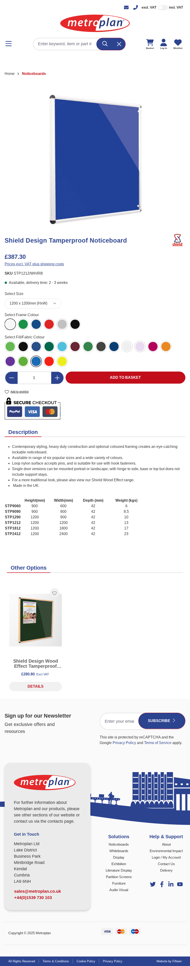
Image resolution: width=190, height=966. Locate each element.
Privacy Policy (124, 743)
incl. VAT (176, 7)
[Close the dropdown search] (119, 44)
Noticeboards (119, 844)
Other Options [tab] (29, 568)
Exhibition (118, 864)
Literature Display (119, 870)
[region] (95, 159)
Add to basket (125, 377)
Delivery (166, 870)
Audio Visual (118, 890)
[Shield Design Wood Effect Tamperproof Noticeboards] (35, 620)
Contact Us (166, 864)
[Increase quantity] (57, 378)
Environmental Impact (166, 851)
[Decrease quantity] (11, 378)
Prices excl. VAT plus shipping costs (34, 264)
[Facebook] (162, 884)
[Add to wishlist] (54, 592)
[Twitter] (153, 884)
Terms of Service (157, 743)
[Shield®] (177, 240)
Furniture (119, 883)
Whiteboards (118, 851)
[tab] (23, 432)
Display (118, 857)
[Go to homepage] (95, 23)
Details (36, 686)
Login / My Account (166, 857)
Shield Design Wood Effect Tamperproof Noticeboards (35, 663)
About (166, 844)
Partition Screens (119, 877)
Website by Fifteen (169, 961)
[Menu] (10, 43)
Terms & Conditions (56, 961)
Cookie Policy (86, 961)
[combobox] (65, 44)
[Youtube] (171, 884)
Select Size (14, 294)
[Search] (105, 44)
